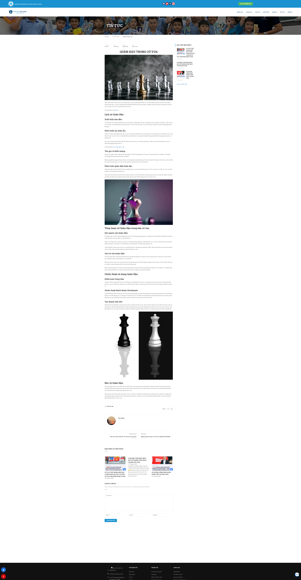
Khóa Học (249, 12)
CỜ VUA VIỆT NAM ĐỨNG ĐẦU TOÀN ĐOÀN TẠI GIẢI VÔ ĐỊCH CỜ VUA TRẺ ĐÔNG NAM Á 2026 (115, 474)
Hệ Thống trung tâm (156, 571)
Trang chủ (240, 12)
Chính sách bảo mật (156, 577)
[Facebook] (163, 3)
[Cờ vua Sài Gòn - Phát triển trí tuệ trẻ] (17, 13)
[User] (173, 3)
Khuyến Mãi (177, 571)
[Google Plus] (171, 409)
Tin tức (282, 12)
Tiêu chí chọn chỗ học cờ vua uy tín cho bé (123, 436)
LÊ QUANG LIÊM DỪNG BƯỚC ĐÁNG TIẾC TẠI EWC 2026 (190, 75)
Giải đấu (274, 12)
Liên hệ (290, 12)
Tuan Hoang (121, 418)
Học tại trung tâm (178, 577)
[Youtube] (167, 3)
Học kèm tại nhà (178, 574)
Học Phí (257, 12)
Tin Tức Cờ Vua (116, 36)
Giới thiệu (266, 12)
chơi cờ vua (135, 46)
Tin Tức (106, 46)
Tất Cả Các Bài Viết (182, 84)
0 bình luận (125, 46)
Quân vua (116, 110)
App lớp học (132, 574)
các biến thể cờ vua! (119, 147)
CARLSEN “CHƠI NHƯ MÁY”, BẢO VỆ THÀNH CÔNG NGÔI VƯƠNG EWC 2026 (137, 460)
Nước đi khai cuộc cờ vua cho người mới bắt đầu (155, 436)
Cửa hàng (153, 574)
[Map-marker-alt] (170, 3)
